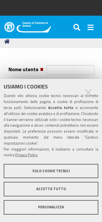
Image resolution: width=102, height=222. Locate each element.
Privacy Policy (26, 155)
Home (8, 41)
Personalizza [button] (51, 207)
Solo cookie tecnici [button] (51, 171)
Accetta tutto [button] (51, 189)
